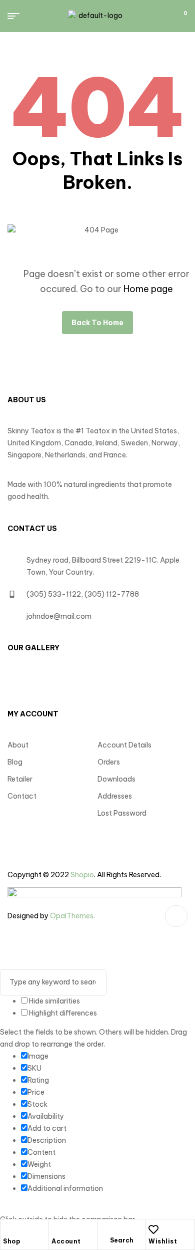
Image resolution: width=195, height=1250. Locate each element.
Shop (11, 1241)
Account (66, 1241)
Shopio (82, 874)
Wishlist (162, 1241)
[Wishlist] (153, 1229)
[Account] (57, 1229)
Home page (148, 289)
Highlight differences (62, 1013)
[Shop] (8, 1229)
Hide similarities (54, 1001)
